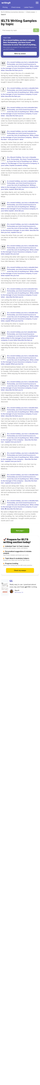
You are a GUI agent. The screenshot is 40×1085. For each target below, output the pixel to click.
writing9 (6, 2)
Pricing (5, 7)
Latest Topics (29, 7)
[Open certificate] (5, 587)
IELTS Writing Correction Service (12, 12)
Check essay (15, 7)
